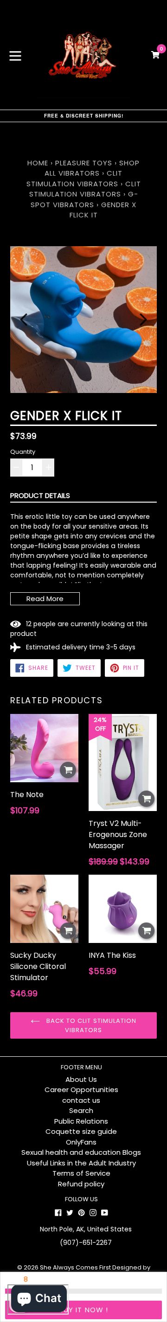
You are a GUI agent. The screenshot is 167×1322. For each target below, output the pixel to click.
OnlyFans (81, 1142)
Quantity (22, 451)
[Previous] (23, 320)
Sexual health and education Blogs (81, 1152)
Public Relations (81, 1121)
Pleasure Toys (83, 163)
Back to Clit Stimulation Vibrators (90, 1025)
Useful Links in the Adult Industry (81, 1163)
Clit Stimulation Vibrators (74, 178)
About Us (81, 1079)
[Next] (143, 320)
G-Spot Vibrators (84, 199)
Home (37, 163)
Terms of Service (81, 1173)
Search (81, 1110)
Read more (45, 598)
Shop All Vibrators (92, 168)
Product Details (40, 495)
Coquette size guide (81, 1131)
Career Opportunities (81, 1089)
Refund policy (81, 1184)
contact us (81, 1100)
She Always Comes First (75, 1267)
